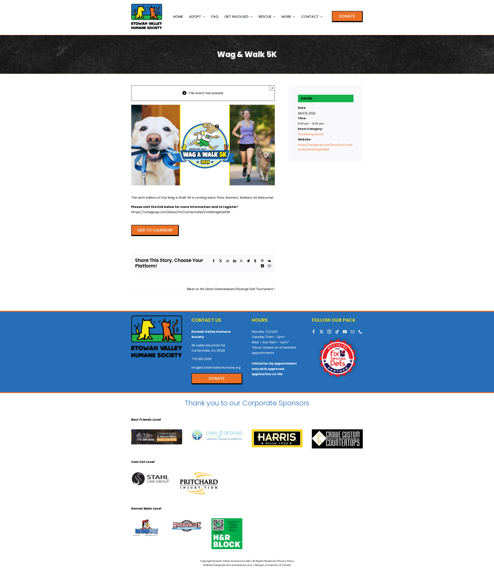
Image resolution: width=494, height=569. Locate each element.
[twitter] (321, 332)
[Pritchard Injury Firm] (198, 473)
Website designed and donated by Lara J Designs (233, 565)
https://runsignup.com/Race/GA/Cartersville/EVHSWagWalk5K (180, 212)
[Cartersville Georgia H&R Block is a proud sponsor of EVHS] (226, 520)
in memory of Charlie (278, 565)
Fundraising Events (311, 134)
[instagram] (329, 332)
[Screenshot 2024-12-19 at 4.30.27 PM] (337, 431)
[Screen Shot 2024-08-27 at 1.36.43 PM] (150, 473)
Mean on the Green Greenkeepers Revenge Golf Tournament (230, 289)
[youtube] (345, 332)
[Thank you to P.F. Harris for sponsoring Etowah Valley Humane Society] (277, 431)
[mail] (352, 332)
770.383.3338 (201, 359)
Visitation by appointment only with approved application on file (274, 368)
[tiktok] (337, 332)
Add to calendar (155, 230)
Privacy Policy (285, 561)
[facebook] (314, 332)
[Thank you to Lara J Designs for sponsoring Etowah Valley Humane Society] (216, 431)
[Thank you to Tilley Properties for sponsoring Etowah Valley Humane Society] (156, 431)
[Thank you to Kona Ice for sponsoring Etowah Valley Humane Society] (146, 520)
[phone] (360, 332)
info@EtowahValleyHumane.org (215, 367)
